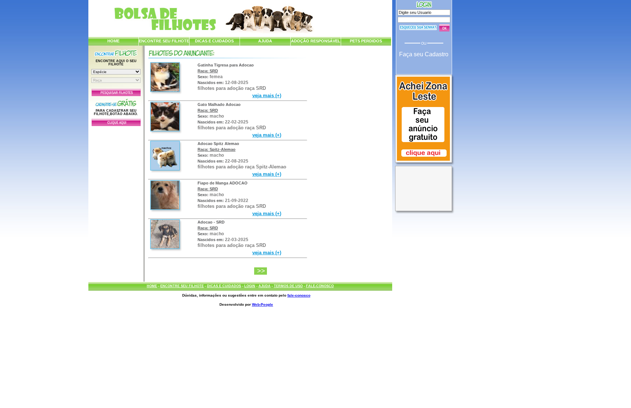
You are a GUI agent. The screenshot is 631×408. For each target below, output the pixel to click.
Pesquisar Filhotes (116, 92)
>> (262, 271)
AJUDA (265, 41)
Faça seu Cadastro (423, 54)
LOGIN (249, 286)
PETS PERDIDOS (366, 41)
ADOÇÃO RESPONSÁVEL (315, 41)
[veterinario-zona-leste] (423, 161)
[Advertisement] (116, 202)
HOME (113, 41)
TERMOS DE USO (288, 286)
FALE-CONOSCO (320, 286)
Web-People (262, 304)
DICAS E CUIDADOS (214, 41)
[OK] (444, 27)
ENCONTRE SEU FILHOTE (164, 41)
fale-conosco (298, 295)
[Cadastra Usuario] (116, 124)
